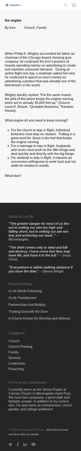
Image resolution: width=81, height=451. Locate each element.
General (14, 358)
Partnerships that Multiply (27, 304)
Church (29, 27)
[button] (74, 5)
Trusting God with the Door (28, 311)
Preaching (16, 369)
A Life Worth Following (25, 291)
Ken (13, 27)
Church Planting (20, 346)
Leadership (17, 363)
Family (42, 27)
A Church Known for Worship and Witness (39, 318)
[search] (66, 4)
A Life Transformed (22, 298)
